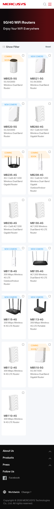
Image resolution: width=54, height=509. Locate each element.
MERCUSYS (14, 4)
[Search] (45, 4)
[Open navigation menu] (50, 4)
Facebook (14, 477)
